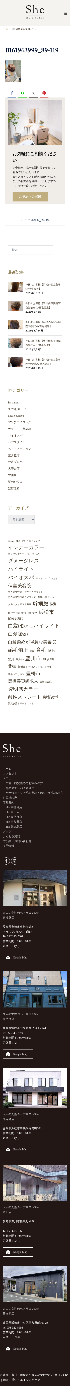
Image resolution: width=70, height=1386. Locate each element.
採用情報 (8, 845)
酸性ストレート (24, 697)
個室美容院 (19, 585)
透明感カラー (23, 689)
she (18, 540)
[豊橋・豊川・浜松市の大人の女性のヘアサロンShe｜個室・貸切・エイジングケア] (35, 12)
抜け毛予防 (14, 613)
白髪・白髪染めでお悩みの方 (24, 783)
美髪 (32, 650)
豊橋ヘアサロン (16, 674)
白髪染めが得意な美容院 (32, 641)
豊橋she (22, 666)
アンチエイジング (19, 422)
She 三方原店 (14, 821)
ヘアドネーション (19, 448)
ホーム (7, 768)
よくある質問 (11, 836)
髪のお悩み (15, 481)
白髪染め (18, 634)
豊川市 (33, 658)
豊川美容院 (48, 659)
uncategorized (16, 415)
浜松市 (46, 612)
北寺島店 (8, 1119)
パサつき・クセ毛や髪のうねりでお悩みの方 (34, 792)
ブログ (7, 831)
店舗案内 (8, 802)
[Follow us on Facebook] (6, 861)
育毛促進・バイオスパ (20, 788)
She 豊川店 (12, 812)
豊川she (20, 659)
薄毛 (51, 650)
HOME (6, 29)
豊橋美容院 (46, 681)
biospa (11, 541)
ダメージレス (23, 560)
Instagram (13, 402)
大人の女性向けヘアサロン (22, 596)
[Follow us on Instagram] (14, 861)
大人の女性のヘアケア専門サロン (25, 592)
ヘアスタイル (16, 442)
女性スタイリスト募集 (19, 604)
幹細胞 (40, 603)
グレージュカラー (34, 554)
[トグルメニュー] (65, 13)
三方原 (54, 579)
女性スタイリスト (47, 596)
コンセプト (10, 773)
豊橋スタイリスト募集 (40, 666)
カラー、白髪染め (19, 428)
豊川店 (12, 475)
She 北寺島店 (14, 826)
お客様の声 (10, 797)
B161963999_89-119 (36, 220)
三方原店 (14, 455)
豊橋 (12, 666)
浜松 (23, 613)
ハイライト (21, 569)
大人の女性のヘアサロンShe (21, 1114)
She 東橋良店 (14, 807)
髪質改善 (14, 488)
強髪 (53, 604)
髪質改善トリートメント (21, 703)
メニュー (8, 778)
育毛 (41, 650)
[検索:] (30, 249)
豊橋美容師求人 (23, 681)
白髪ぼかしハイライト (34, 625)
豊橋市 (33, 673)
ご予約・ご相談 (30, 196)
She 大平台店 (14, 816)
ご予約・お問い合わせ (17, 841)
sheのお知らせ (17, 408)
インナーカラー (26, 547)
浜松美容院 (15, 619)
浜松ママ (32, 613)
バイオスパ (15, 435)
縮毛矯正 (18, 650)
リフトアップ (43, 578)
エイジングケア (16, 554)
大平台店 (14, 468)
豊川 (11, 659)
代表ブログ (15, 461)
